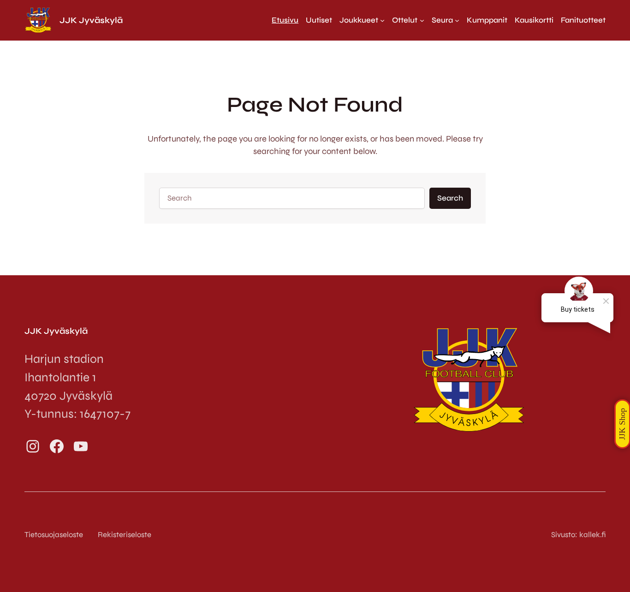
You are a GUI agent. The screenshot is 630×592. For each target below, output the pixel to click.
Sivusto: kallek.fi (578, 534)
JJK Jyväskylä (91, 20)
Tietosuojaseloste (53, 534)
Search (450, 198)
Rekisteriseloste (124, 534)
